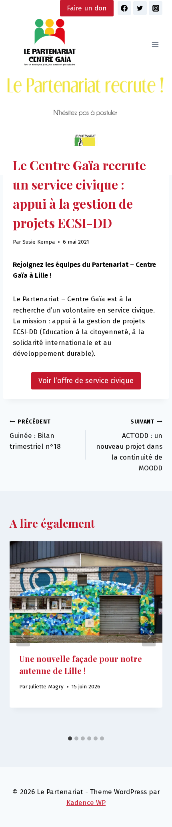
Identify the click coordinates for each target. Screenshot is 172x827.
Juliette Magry (46, 686)
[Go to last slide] (23, 636)
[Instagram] (155, 8)
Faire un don (87, 8)
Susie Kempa (38, 241)
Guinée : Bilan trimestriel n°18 (35, 434)
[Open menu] (155, 44)
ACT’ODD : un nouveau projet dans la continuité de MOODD (129, 445)
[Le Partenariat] (50, 44)
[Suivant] (149, 636)
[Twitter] (140, 8)
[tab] (70, 738)
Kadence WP (86, 803)
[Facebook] (124, 8)
